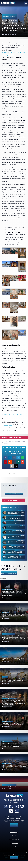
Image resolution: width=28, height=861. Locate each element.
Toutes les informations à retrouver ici (13, 414)
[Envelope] (17, 811)
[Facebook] (6, 806)
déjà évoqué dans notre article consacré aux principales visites (13, 54)
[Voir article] (6, 251)
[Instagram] (11, 811)
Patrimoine (12, 16)
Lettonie (22, 441)
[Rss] (22, 806)
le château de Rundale (13, 441)
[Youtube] (17, 806)
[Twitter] (11, 806)
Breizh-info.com (8, 425)
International (6, 16)
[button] (25, 3)
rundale (6, 443)
